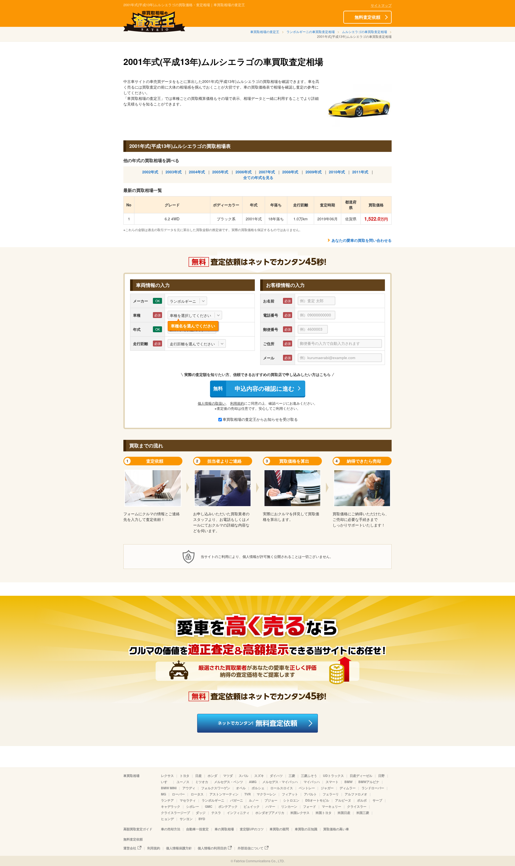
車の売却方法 (170, 829)
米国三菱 (362, 812)
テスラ (216, 812)
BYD (201, 818)
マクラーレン (266, 794)
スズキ (259, 775)
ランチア (167, 800)
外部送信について (250, 848)
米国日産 (343, 812)
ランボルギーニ (213, 800)
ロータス (197, 794)
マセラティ (188, 800)
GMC (208, 806)
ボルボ (362, 800)
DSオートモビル (317, 800)
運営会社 (129, 848)
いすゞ (166, 781)
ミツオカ (201, 781)
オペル (241, 787)
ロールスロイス (281, 787)
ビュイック (252, 806)
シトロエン (291, 800)
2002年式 (150, 171)
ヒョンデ (167, 818)
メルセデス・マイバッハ (280, 781)
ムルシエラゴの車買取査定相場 (364, 31)
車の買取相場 (224, 829)
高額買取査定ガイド (137, 829)
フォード (309, 806)
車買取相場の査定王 (264, 31)
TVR (247, 794)
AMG (252, 781)
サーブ (377, 800)
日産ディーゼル (361, 775)
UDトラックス (333, 775)
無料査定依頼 (367, 17)
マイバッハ (312, 781)
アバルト (310, 794)
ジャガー (327, 787)
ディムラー (348, 787)
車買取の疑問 (279, 829)
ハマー (270, 806)
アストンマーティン (223, 794)
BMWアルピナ (368, 781)
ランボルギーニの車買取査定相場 (310, 31)
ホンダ (212, 775)
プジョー (270, 800)
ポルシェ (258, 787)
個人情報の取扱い (212, 403)
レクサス (167, 775)
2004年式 (197, 171)
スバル (243, 775)
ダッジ (200, 812)
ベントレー (307, 787)
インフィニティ (238, 812)
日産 (198, 775)
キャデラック (170, 806)
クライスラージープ (175, 812)
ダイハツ (276, 775)
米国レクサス (300, 812)
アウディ (188, 787)
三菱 (292, 775)
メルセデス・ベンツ (228, 781)
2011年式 (360, 171)
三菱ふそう (309, 775)
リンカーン (289, 806)
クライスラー (356, 806)
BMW (348, 781)
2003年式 (173, 171)
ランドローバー (373, 787)
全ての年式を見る (258, 177)
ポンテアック (228, 806)
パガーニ (236, 800)
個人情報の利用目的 (212, 848)
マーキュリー (331, 806)
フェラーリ (331, 794)
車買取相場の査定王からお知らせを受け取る (260, 419)
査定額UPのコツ (252, 829)
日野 (381, 775)
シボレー (192, 806)
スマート (332, 781)
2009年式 (314, 171)
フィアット (290, 794)
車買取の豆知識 (306, 829)
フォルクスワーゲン (215, 787)
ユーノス (182, 781)
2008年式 (290, 171)
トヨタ (184, 775)
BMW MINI (168, 787)
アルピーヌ (343, 800)
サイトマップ (381, 5)
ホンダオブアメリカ (269, 812)
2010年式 (337, 171)
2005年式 (220, 171)
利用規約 (237, 403)
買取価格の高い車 (336, 829)
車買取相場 (131, 775)
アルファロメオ (356, 794)
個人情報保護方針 (179, 848)
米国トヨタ (323, 812)
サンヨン (186, 818)
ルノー (254, 800)
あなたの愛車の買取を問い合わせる (362, 240)
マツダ (228, 775)
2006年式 (244, 171)
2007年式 (267, 171)
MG (163, 794)
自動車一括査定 (197, 829)
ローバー (178, 794)
